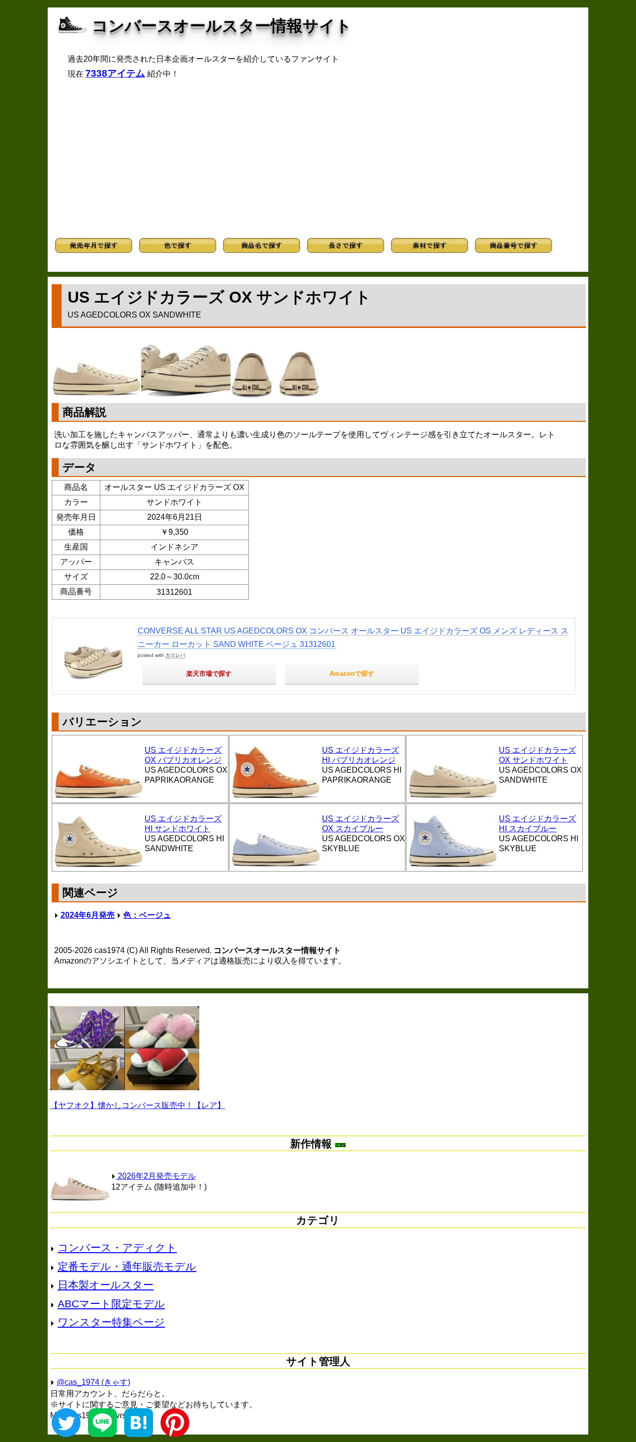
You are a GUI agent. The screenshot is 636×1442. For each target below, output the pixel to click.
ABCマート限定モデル (111, 1303)
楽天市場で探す (209, 673)
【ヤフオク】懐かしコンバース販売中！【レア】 (137, 1105)
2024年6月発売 (88, 915)
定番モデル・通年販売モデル (127, 1266)
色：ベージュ (147, 915)
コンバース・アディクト (117, 1247)
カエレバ (175, 655)
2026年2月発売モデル (156, 1176)
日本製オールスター (106, 1284)
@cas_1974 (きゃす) (93, 1382)
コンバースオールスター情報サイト (222, 26)
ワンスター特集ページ (111, 1322)
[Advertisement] (318, 158)
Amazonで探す (351, 673)
